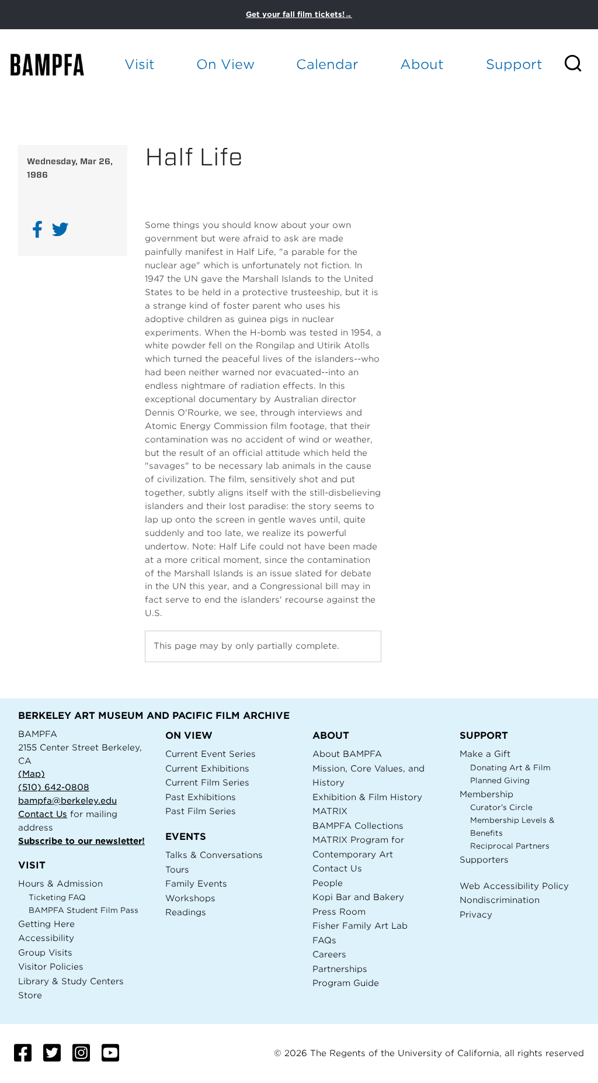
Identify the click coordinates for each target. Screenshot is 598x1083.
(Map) (31, 773)
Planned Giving (500, 780)
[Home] (56, 64)
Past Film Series (200, 811)
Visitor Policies (51, 966)
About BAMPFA (347, 754)
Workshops (190, 898)
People (327, 883)
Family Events (196, 883)
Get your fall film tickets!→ (299, 14)
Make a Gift (485, 754)
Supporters (484, 859)
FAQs (324, 940)
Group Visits (45, 952)
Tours (177, 869)
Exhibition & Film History (367, 797)
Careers (329, 954)
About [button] (422, 64)
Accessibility (46, 938)
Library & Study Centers (71, 981)
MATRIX (329, 811)
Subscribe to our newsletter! (81, 841)
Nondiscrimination (500, 900)
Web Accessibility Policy (514, 886)
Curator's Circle (501, 807)
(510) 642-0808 (53, 787)
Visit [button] (139, 64)
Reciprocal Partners (510, 846)
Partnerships (339, 969)
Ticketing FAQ (57, 897)
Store (30, 995)
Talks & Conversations (214, 855)
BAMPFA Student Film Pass (83, 910)
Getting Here (46, 924)
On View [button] (225, 64)
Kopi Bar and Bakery (358, 897)
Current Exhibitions (207, 768)
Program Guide (345, 983)
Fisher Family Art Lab (360, 925)
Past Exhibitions (200, 797)
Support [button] (514, 64)
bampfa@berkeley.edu (67, 800)
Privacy (476, 914)
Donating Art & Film (510, 767)
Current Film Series (207, 782)
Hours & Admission (60, 883)
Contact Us (42, 814)
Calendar (327, 64)
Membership (486, 794)
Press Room (339, 911)
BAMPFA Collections (358, 826)
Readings (185, 912)
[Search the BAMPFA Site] (580, 64)
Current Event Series (210, 754)
